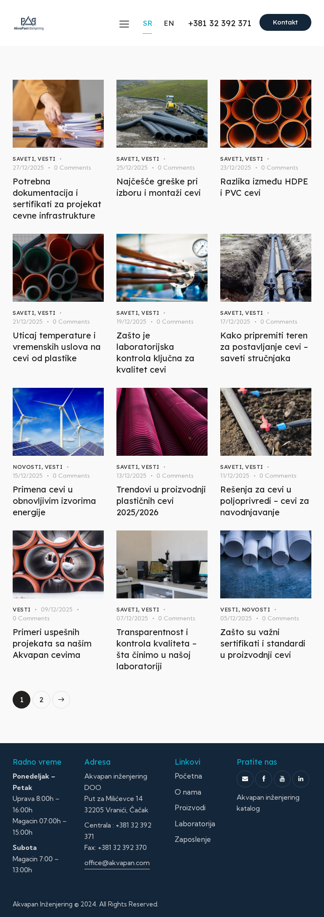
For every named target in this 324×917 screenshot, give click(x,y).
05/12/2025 (236, 618)
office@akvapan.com (117, 862)
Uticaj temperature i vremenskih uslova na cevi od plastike (57, 346)
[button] (124, 24)
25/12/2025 (132, 167)
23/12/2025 (235, 167)
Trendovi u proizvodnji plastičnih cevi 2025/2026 (161, 500)
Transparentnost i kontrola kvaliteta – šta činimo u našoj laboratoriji (156, 649)
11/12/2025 (234, 475)
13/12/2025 (131, 475)
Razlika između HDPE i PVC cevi (264, 187)
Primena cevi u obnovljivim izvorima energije (54, 500)
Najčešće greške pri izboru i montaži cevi (158, 187)
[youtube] (282, 779)
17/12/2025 (235, 321)
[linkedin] (300, 779)
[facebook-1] (263, 779)
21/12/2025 (28, 321)
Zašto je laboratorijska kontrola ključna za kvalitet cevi (155, 352)
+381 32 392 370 (122, 847)
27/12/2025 (28, 167)
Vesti (47, 158)
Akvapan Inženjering (43, 904)
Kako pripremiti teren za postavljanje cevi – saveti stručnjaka (264, 346)
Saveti (23, 158)
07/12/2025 (132, 618)
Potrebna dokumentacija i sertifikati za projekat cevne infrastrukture (57, 198)
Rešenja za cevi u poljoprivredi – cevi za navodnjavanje (264, 500)
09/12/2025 (57, 609)
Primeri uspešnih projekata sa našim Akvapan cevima (52, 643)
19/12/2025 (131, 321)
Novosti (27, 466)
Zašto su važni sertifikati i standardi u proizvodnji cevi (262, 643)
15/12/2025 (28, 475)
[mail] (245, 779)
